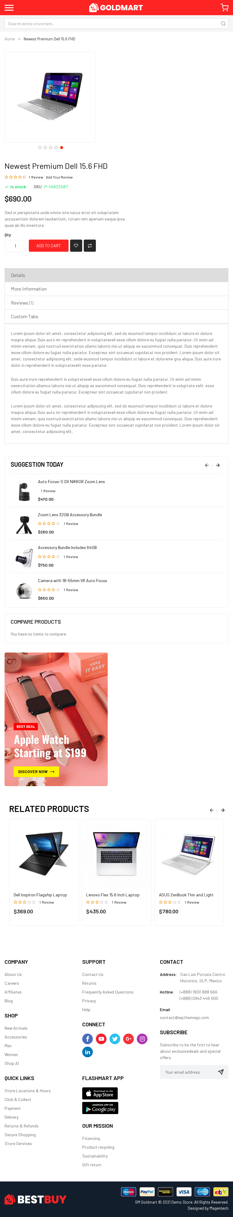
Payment (13, 1108)
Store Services (18, 1143)
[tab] (116, 275)
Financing (91, 1138)
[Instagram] (142, 1039)
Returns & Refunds (22, 1125)
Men (8, 1045)
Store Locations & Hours (28, 1090)
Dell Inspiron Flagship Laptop (40, 894)
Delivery (12, 1117)
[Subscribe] (221, 1072)
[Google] (128, 1039)
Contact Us (92, 974)
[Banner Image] (56, 718)
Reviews (21, 302)
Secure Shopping (20, 1134)
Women (11, 1054)
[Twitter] (115, 1039)
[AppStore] (100, 1092)
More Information (29, 288)
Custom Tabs (24, 316)
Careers (12, 983)
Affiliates (13, 991)
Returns (89, 983)
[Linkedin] (87, 1052)
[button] (39, 147)
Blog (9, 1000)
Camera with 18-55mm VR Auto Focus (72, 580)
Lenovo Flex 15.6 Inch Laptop (113, 894)
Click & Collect (18, 1099)
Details (18, 275)
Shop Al (12, 1063)
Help (86, 1009)
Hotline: (167, 991)
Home (10, 38)
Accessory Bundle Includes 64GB (67, 547)
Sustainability (95, 1155)
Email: (165, 1009)
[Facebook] (87, 1039)
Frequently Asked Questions (107, 991)
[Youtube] (101, 1039)
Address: (168, 974)
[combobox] (116, 23)
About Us (13, 974)
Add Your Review (59, 177)
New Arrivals (16, 1028)
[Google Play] (100, 1107)
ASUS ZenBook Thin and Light (186, 894)
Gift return (91, 1164)
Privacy (89, 1000)
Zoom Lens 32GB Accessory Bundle (70, 514)
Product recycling (98, 1147)
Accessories (16, 1036)
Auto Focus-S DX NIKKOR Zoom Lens (71, 481)
